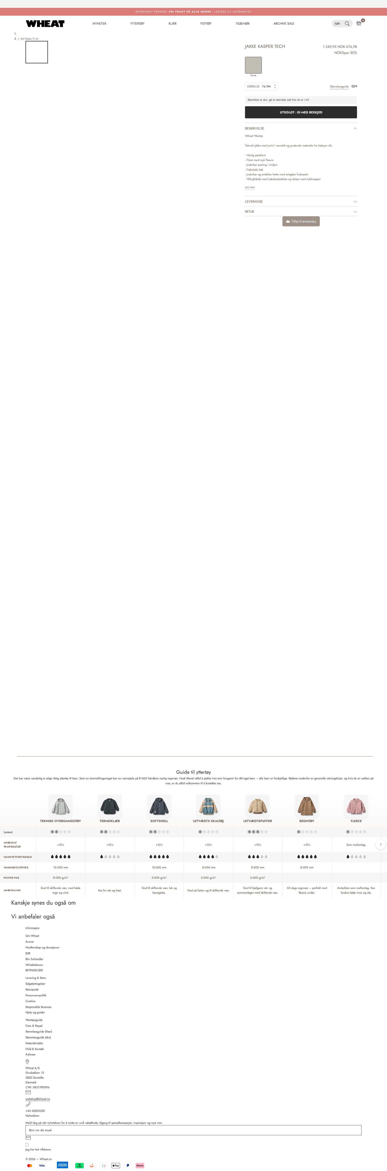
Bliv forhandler (34, 959)
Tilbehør (242, 23)
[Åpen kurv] (358, 23)
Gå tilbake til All (30, 38)
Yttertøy (137, 23)
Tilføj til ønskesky (303, 221)
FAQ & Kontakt (35, 1049)
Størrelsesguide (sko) (38, 1037)
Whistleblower (34, 965)
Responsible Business (38, 1007)
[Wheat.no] (45, 23)
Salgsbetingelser (35, 984)
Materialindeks (34, 1043)
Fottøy (206, 23)
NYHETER (99, 23)
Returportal (32, 989)
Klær (172, 23)
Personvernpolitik (36, 995)
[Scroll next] (381, 844)
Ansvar (30, 941)
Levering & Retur (36, 978)
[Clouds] (253, 65)
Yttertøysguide (34, 1020)
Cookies (30, 1001)
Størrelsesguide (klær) (39, 1031)
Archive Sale (284, 23)
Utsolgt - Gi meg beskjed (301, 112)
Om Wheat (32, 936)
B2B (28, 953)
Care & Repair (34, 1026)
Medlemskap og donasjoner (42, 947)
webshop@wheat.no (38, 1099)
